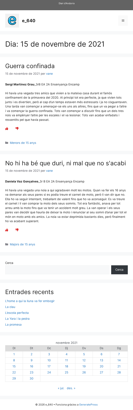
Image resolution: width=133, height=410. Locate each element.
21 (119, 366)
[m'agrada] (6, 128)
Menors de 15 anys (23, 143)
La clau (10, 307)
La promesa (13, 324)
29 (14, 378)
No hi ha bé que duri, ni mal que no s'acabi (65, 163)
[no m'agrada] (17, 128)
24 (49, 372)
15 (14, 366)
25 (66, 372)
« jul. (61, 388)
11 (66, 360)
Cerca (9, 263)
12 (84, 360)
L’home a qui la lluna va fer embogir (30, 301)
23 (31, 372)
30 (31, 378)
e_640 (28, 20)
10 (49, 360)
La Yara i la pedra (17, 318)
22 (14, 372)
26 (84, 372)
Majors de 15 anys (22, 244)
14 (119, 360)
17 (49, 366)
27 (101, 372)
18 (66, 366)
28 (119, 372)
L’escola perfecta (17, 313)
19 (84, 366)
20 (101, 366)
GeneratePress (88, 404)
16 (31, 366)
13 (101, 360)
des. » (71, 388)
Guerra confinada (30, 65)
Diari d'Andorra (66, 3)
